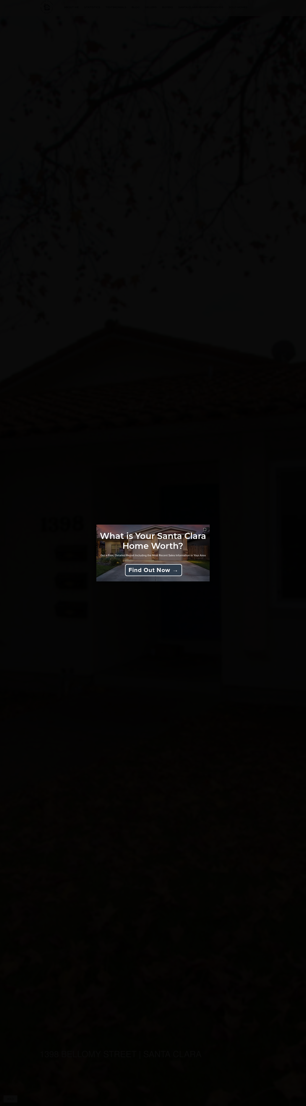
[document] (153, 553)
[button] (204, 529)
